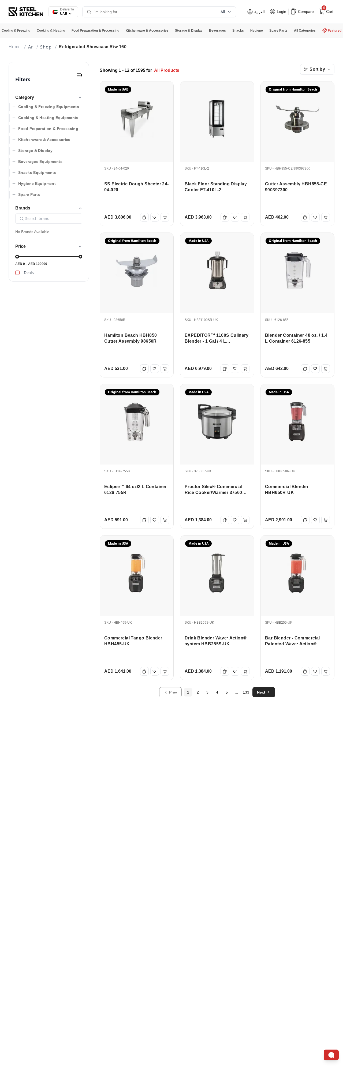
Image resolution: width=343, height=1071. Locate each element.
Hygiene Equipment (37, 183)
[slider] (17, 257)
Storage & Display (35, 150)
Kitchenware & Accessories (44, 139)
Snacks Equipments (37, 172)
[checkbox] (17, 273)
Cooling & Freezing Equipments (48, 106)
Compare (305, 11)
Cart (327, 10)
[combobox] (317, 69)
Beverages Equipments (40, 161)
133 (246, 692)
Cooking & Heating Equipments (48, 117)
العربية (259, 12)
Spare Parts (29, 194)
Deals (29, 273)
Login (281, 11)
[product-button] (79, 75)
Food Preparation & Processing (48, 128)
